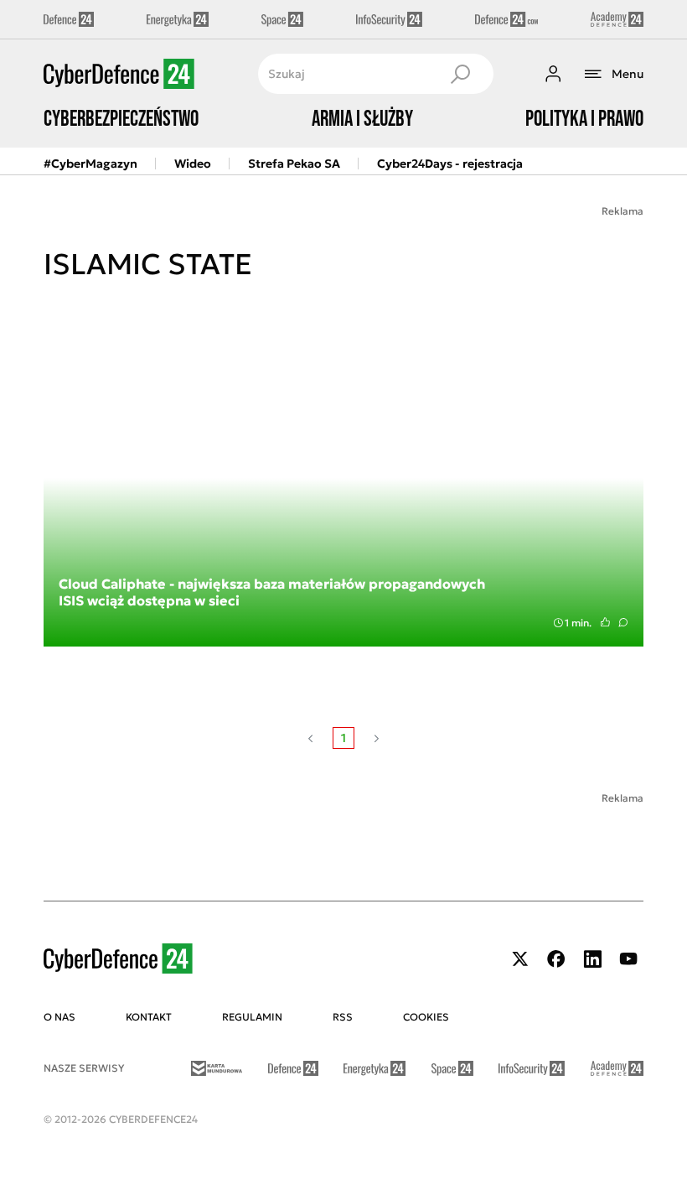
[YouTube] (628, 958)
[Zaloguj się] (553, 73)
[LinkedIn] (592, 958)
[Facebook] (556, 958)
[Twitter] (520, 958)
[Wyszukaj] (459, 74)
